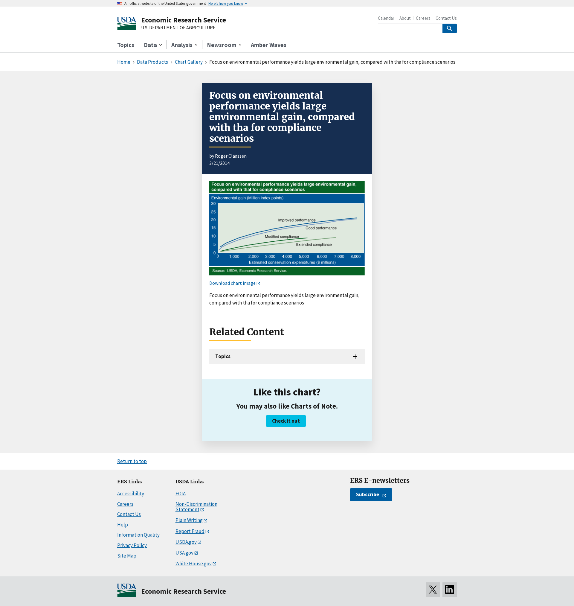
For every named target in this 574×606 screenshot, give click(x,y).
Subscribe (367, 494)
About (405, 18)
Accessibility (130, 493)
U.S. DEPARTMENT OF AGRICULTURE (178, 28)
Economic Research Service (183, 20)
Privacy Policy (132, 545)
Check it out (286, 421)
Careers (423, 18)
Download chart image (232, 283)
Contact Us (446, 18)
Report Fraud (189, 531)
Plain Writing (189, 520)
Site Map (126, 555)
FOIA (180, 493)
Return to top (132, 461)
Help (122, 524)
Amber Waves (268, 44)
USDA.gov (186, 542)
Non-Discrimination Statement (196, 507)
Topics (125, 44)
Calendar (386, 18)
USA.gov (184, 552)
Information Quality (138, 535)
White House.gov (193, 563)
